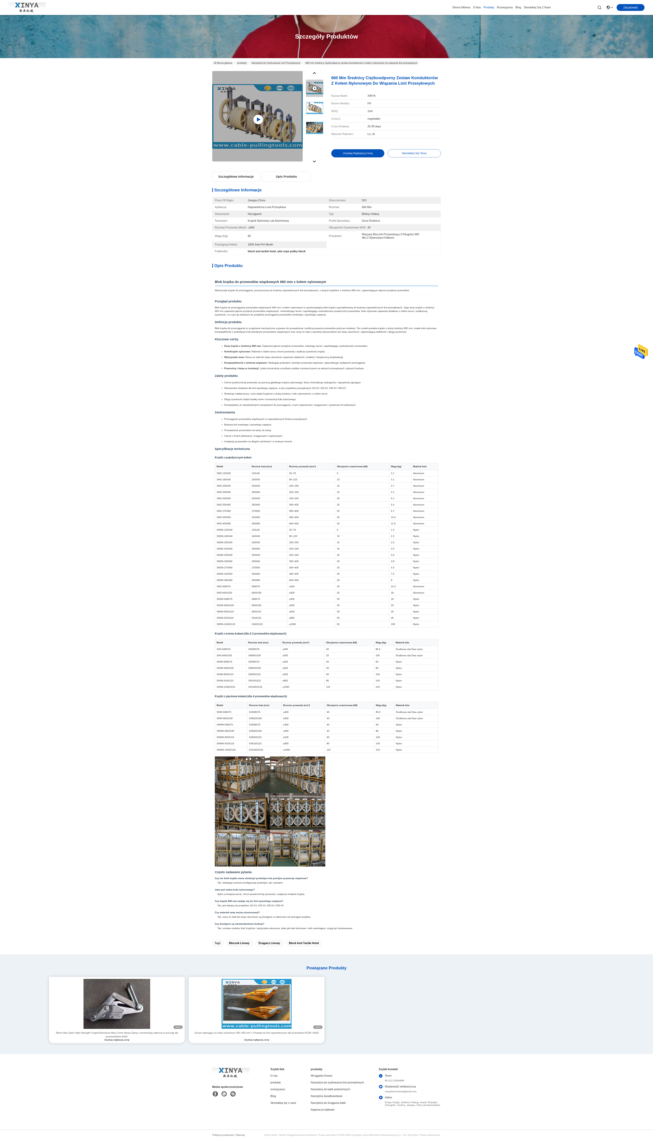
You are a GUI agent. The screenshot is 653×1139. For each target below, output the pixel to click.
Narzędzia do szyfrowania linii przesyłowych (276, 63)
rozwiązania (505, 7)
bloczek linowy (239, 943)
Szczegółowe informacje (236, 176)
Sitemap (240, 1135)
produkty (488, 7)
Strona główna (461, 7)
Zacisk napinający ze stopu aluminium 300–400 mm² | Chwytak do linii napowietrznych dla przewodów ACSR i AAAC (256, 1032)
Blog (518, 7)
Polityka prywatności (223, 1135)
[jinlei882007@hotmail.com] (233, 1094)
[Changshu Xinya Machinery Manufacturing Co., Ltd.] (27, 7)
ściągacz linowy (269, 943)
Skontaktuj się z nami (537, 7)
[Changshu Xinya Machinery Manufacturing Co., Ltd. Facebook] (215, 1094)
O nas (477, 7)
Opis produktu (286, 176)
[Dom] (231, 1076)
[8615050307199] (224, 1094)
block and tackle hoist (304, 943)
